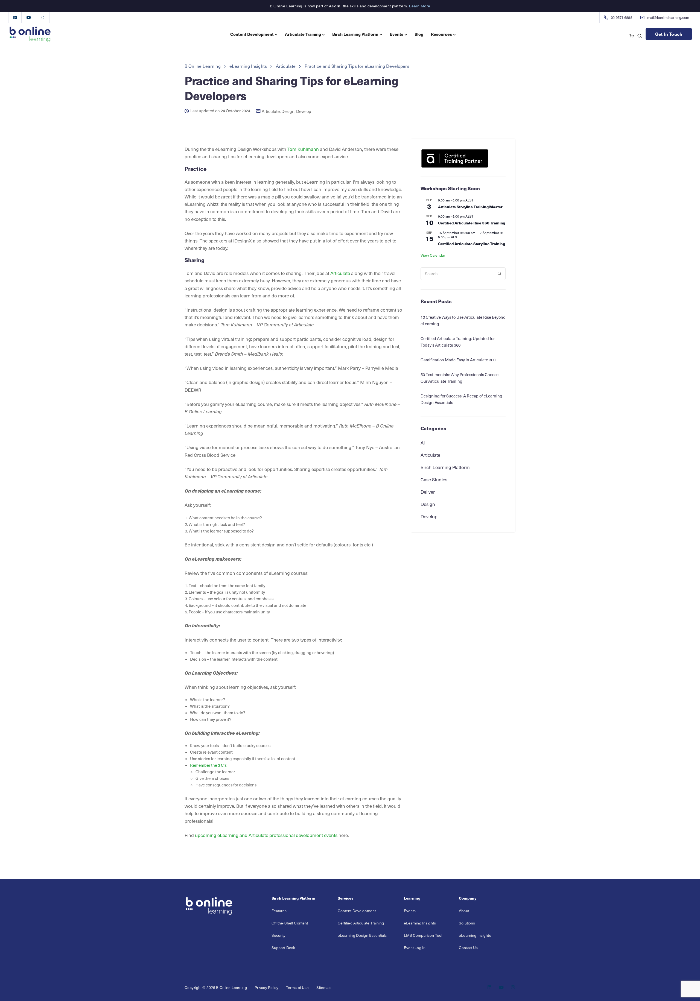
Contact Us (468, 947)
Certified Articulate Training (361, 923)
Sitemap (323, 987)
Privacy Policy (266, 987)
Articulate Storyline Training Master (470, 206)
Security (279, 935)
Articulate (271, 111)
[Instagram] (42, 17)
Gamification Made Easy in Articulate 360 (458, 359)
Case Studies (434, 479)
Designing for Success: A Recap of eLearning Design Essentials (461, 399)
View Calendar (433, 255)
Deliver (428, 491)
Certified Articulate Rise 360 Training (471, 223)
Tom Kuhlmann (303, 149)
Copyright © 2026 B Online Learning (216, 987)
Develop (303, 111)
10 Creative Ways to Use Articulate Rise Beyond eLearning (463, 320)
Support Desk (283, 947)
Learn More (419, 6)
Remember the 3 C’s (208, 765)
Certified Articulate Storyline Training (471, 243)
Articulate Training (303, 34)
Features (279, 910)
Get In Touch (668, 34)
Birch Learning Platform (355, 34)
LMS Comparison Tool (423, 935)
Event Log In (415, 947)
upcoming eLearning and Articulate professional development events (266, 835)
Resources (441, 34)
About (464, 910)
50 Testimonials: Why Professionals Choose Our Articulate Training (459, 378)
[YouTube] (28, 17)
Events (396, 34)
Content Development (252, 34)
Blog (419, 34)
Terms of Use (297, 987)
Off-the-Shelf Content (290, 923)
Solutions (467, 923)
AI (423, 442)
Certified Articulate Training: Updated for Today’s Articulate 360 (458, 342)
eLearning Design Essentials (362, 935)
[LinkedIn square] (15, 17)
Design (287, 111)
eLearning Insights (420, 923)
